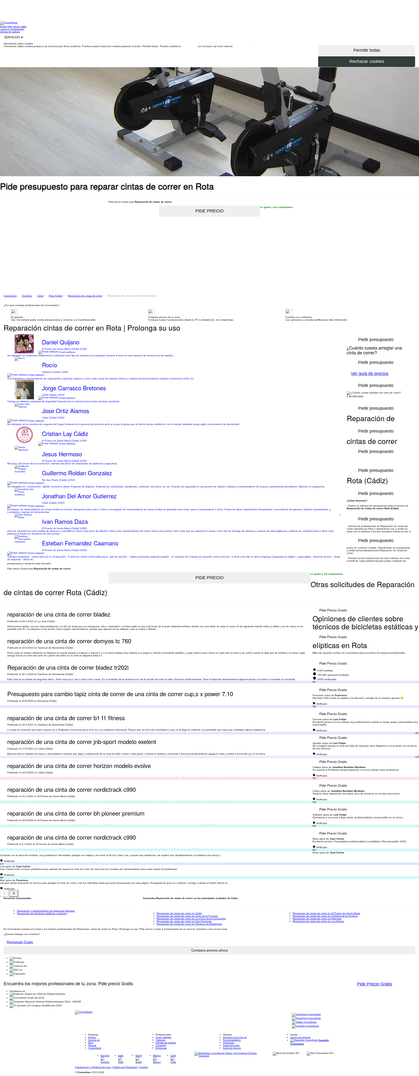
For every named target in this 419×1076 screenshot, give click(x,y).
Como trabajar (163, 1037)
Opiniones (228, 1042)
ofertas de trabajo (10, 31)
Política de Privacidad (125, 1067)
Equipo (92, 1037)
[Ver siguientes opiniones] (13, 893)
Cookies (143, 1067)
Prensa (92, 1045)
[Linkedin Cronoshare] (305, 1026)
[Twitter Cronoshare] (304, 1022)
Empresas (161, 1048)
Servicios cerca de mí (235, 1037)
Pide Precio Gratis (333, 610)
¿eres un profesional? (12, 29)
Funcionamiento (232, 1040)
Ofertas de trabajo (166, 1042)
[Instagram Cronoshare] (306, 1014)
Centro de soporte (300, 1037)
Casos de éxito (231, 1045)
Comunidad (94, 1048)
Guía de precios (232, 1048)
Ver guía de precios (369, 373)
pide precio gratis (16, 26)
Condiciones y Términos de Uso (93, 1067)
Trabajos (160, 1040)
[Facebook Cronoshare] (306, 1018)
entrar (3, 26)
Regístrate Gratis (20, 942)
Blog (90, 1042)
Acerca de (94, 1040)
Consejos (161, 1045)
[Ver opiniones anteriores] (4, 893)
